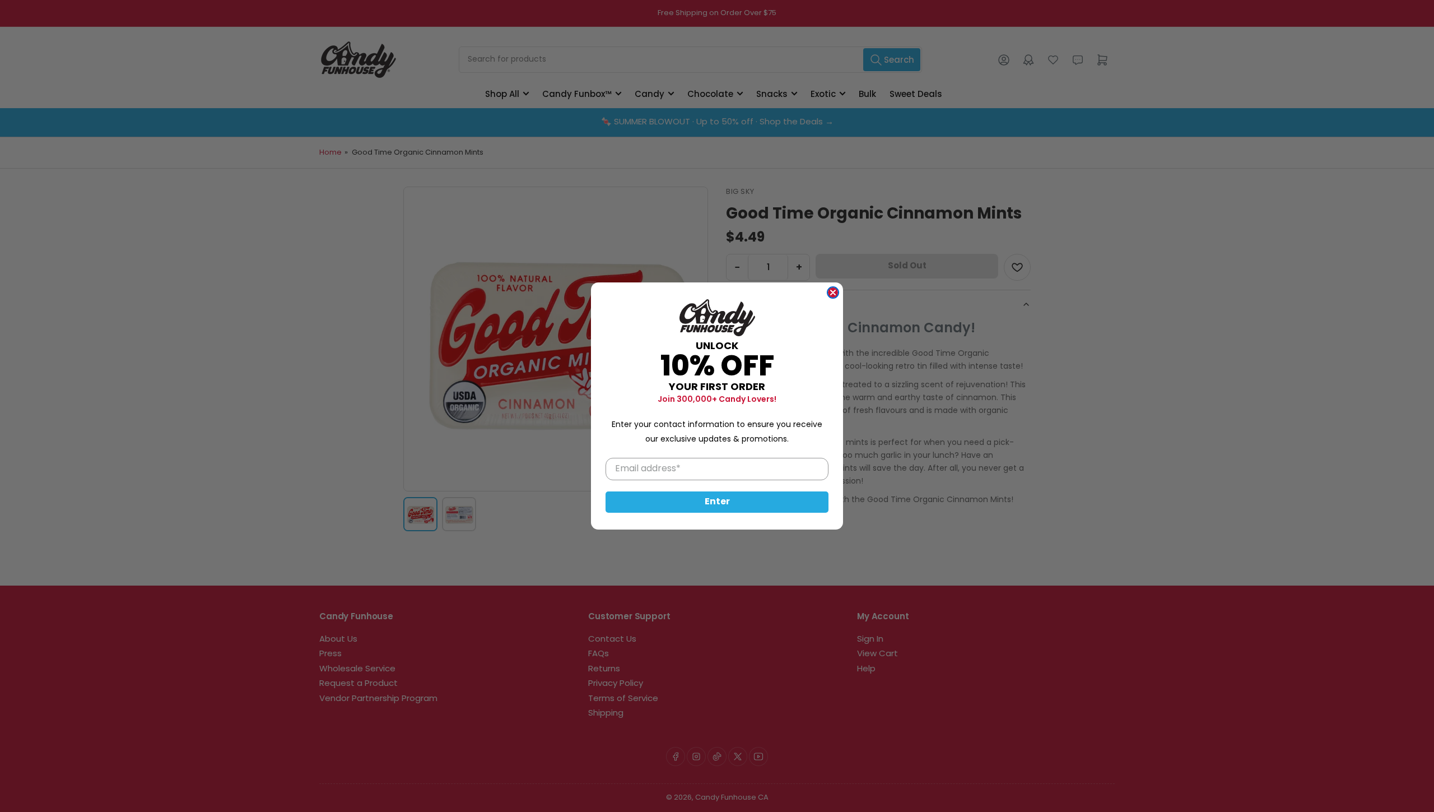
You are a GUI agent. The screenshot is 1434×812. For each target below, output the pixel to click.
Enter (717, 502)
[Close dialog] (833, 292)
